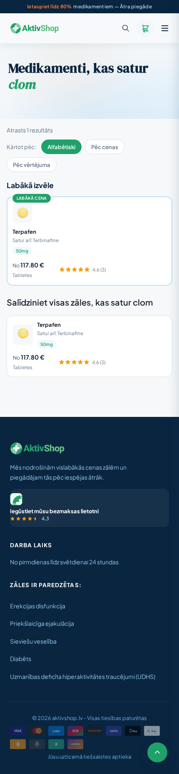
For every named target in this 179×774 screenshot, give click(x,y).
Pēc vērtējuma (31, 164)
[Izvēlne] (165, 28)
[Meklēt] (125, 28)
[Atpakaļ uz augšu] (157, 752)
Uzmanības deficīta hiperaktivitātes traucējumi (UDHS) (82, 676)
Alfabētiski (61, 146)
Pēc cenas (104, 146)
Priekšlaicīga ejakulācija (42, 623)
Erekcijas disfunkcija (37, 606)
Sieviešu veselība (33, 641)
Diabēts (20, 658)
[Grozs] (145, 28)
